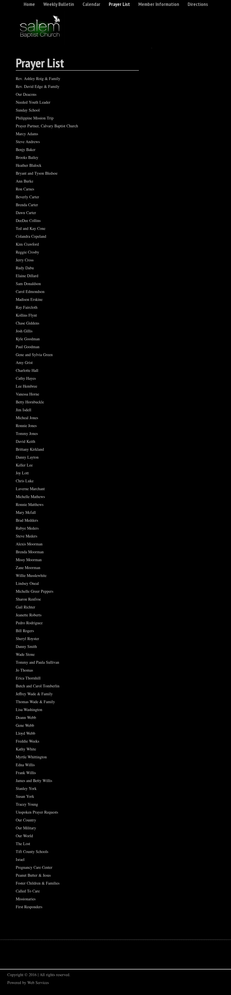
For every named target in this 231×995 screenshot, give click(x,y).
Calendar (91, 4)
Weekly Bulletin (58, 4)
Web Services (38, 982)
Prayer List (119, 4)
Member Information (158, 4)
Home (29, 4)
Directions (198, 4)
